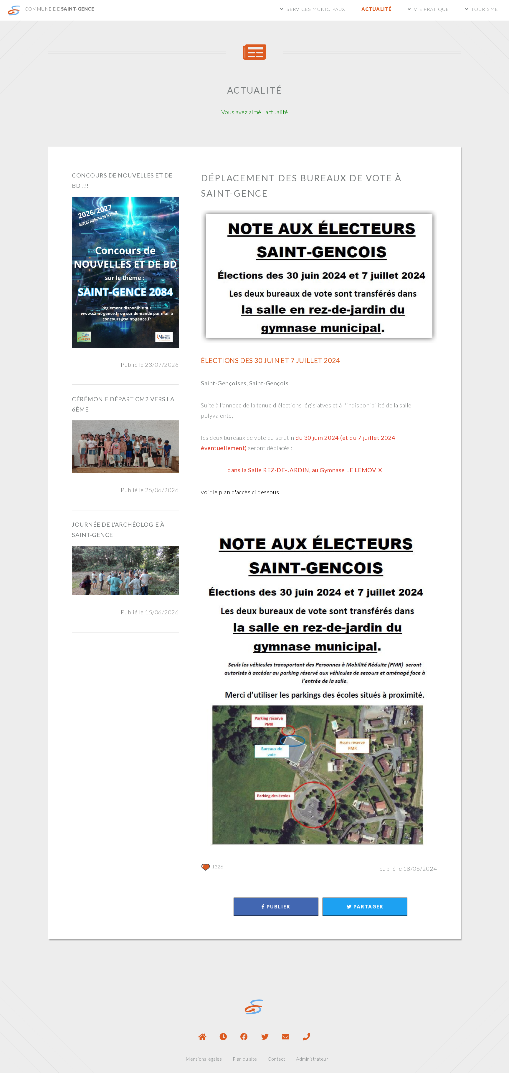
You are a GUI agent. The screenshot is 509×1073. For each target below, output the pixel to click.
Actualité (376, 9)
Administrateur (312, 1059)
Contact (276, 1059)
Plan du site (245, 1059)
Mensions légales (204, 1059)
